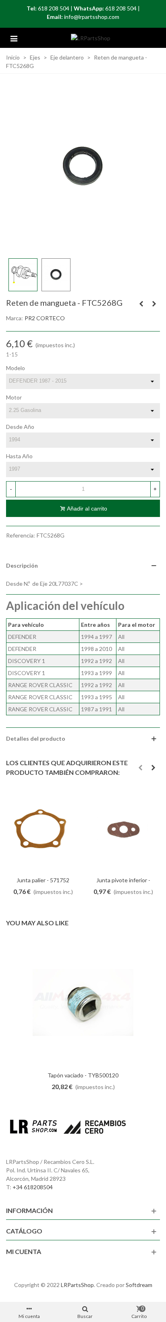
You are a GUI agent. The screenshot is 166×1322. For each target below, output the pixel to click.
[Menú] (13, 37)
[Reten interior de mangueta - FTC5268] (141, 304)
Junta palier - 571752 (43, 880)
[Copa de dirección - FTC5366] (154, 304)
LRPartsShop (77, 1284)
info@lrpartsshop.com (91, 16)
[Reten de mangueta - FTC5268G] (83, 166)
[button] (140, 768)
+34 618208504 (32, 1187)
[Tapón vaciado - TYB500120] (83, 1002)
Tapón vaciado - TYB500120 (83, 1075)
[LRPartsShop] (90, 38)
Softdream (139, 1284)
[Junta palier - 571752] (43, 830)
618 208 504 (53, 8)
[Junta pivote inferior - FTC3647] (123, 830)
